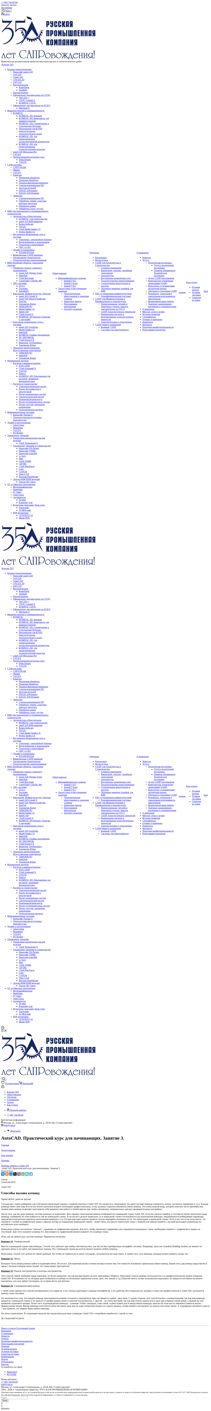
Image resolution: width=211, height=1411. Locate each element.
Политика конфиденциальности (17, 1341)
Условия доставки (10, 1351)
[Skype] (27, 1174)
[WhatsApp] (23, 1174)
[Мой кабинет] (2, 1028)
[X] (15, 1174)
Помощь (5, 1346)
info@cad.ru (9, 1125)
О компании (7, 1333)
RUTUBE (11, 1374)
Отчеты (5, 1338)
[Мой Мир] (11, 1174)
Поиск (4, 1401)
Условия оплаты (9, 1349)
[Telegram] (31, 1174)
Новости (5, 1336)
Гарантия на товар (10, 1354)
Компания (6, 1331)
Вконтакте (15, 1131)
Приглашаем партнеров (12, 1344)
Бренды (5, 1364)
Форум (4, 1359)
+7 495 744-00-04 (9, 2)
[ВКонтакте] (3, 1174)
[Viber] (19, 1174)
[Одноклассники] (7, 1174)
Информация (7, 1356)
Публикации (7, 1362)
